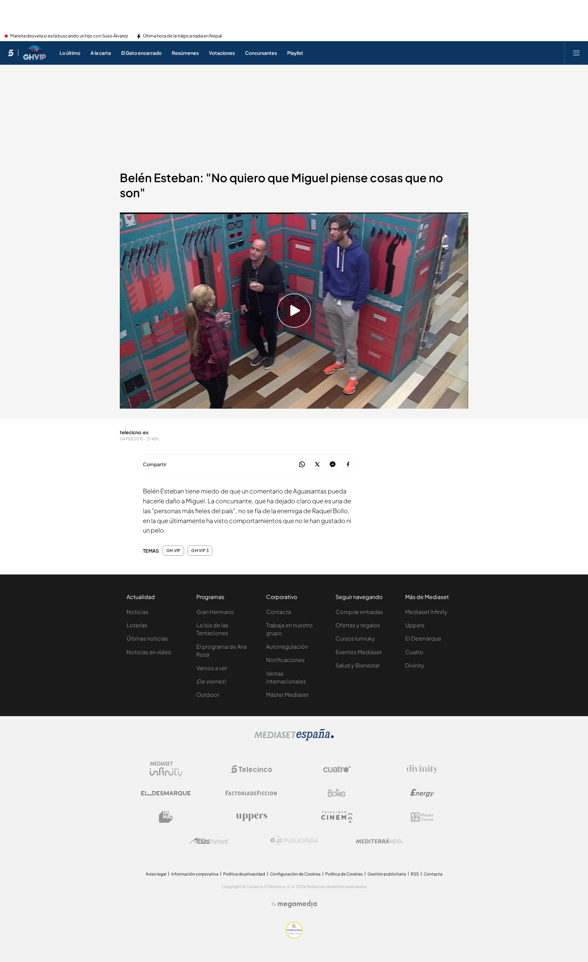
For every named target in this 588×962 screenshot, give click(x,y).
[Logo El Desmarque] (166, 793)
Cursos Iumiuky (355, 638)
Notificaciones (285, 659)
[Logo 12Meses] (422, 817)
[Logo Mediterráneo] (379, 840)
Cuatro (414, 652)
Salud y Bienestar (358, 665)
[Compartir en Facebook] (348, 464)
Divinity (414, 665)
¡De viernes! (211, 681)
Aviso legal (156, 874)
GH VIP (173, 551)
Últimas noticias (147, 638)
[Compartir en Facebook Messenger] (333, 464)
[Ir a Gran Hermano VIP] (34, 52)
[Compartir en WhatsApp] (302, 464)
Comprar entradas (359, 611)
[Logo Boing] (337, 793)
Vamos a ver (211, 668)
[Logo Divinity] (422, 769)
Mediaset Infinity (426, 611)
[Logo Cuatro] (336, 769)
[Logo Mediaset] (294, 738)
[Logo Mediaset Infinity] (166, 769)
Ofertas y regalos (358, 625)
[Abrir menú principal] (576, 52)
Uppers (414, 625)
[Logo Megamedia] (297, 904)
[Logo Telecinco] (251, 769)
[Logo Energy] (422, 793)
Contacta (278, 611)
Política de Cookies (344, 874)
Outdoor (207, 694)
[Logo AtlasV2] (209, 841)
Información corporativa (194, 874)
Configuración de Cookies (295, 874)
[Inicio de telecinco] (10, 52)
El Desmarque (423, 638)
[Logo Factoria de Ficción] (251, 793)
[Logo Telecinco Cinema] (337, 817)
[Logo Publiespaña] (294, 840)
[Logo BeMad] (166, 816)
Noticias (137, 611)
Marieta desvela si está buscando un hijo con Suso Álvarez (69, 36)
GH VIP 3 (200, 551)
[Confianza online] (294, 936)
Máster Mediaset (287, 694)
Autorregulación (287, 646)
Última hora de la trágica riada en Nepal (182, 36)
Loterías (137, 625)
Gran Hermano (215, 611)
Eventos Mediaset (359, 652)
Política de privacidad (244, 874)
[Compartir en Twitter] (317, 464)
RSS (415, 874)
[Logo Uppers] (251, 816)
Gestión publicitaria (387, 874)
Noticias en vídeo (149, 652)
